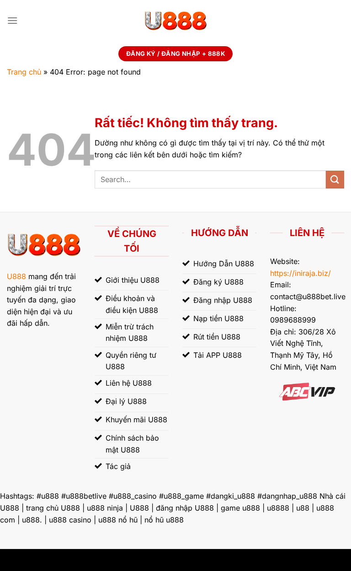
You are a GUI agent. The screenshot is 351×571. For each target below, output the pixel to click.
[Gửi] (335, 180)
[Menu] (12, 20)
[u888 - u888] (175, 20)
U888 (16, 276)
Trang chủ (24, 71)
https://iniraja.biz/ (300, 273)
